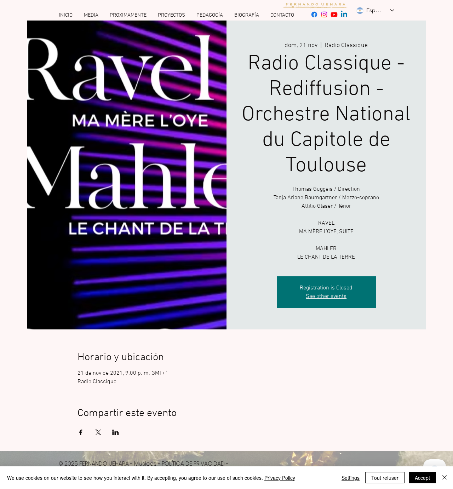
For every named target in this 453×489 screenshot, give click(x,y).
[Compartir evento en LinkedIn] (115, 432)
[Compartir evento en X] (98, 432)
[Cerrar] (444, 477)
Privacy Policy (279, 477)
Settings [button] (351, 477)
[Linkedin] (344, 14)
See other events (326, 296)
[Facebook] (314, 14)
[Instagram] (324, 14)
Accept (422, 477)
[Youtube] (334, 14)
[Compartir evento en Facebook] (81, 432)
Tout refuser (384, 477)
